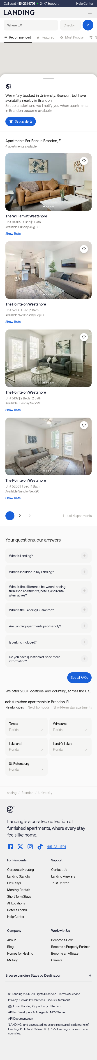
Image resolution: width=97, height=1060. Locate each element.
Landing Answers (63, 876)
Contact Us (59, 869)
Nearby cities (14, 707)
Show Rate (13, 234)
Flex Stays (14, 883)
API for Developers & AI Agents (28, 1012)
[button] (70, 25)
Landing (10, 793)
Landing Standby (18, 876)
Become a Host (62, 940)
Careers (56, 960)
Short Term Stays (19, 896)
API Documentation (20, 1018)
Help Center (84, 3)
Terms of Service (69, 994)
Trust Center (60, 883)
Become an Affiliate (65, 953)
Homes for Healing (20, 953)
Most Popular (74, 37)
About (11, 940)
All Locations (16, 903)
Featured (48, 37)
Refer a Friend (17, 910)
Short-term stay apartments (72, 707)
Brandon (27, 793)
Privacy (13, 1000)
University (45, 793)
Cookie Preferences (32, 1000)
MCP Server (58, 1012)
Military (12, 960)
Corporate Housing (20, 869)
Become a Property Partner (70, 946)
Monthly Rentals (18, 889)
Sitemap (55, 1006)
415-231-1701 (26, 3)
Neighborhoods (38, 707)
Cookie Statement (58, 1000)
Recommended (20, 37)
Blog (10, 946)
